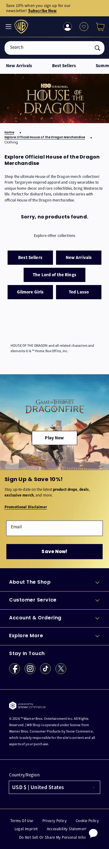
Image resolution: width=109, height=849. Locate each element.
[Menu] (8, 26)
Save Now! (54, 551)
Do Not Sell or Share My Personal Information (59, 837)
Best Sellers (64, 66)
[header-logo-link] (22, 26)
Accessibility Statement (67, 828)
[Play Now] (54, 422)
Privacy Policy (54, 820)
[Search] (97, 48)
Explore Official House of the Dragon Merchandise (45, 137)
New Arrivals (19, 66)
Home (9, 132)
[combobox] (54, 48)
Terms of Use (21, 820)
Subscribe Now (42, 10)
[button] (97, 26)
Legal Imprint (26, 828)
